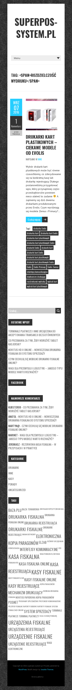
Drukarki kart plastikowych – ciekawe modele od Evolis (41, 144)
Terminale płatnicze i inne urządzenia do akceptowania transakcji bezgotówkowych (34, 333)
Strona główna (37, 677)
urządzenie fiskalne (30, 636)
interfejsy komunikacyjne (37, 271)
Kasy (11, 479)
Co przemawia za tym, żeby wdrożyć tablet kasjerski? (33, 342)
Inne (40, 159)
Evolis (29, 267)
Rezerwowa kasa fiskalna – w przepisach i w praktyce (32, 446)
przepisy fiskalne (15, 606)
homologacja (13, 548)
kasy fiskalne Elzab (16, 577)
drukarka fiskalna (26, 516)
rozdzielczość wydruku (36, 281)
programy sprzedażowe (28, 601)
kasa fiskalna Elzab (48, 553)
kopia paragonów (47, 584)
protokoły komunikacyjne (50, 601)
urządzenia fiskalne (29, 622)
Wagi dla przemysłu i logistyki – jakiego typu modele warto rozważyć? (35, 370)
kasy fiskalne (46, 572)
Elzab (43, 542)
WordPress (22, 669)
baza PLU (14, 510)
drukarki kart (47, 247)
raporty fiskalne (44, 606)
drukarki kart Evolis (35, 252)
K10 (60, 548)
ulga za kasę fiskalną (48, 615)
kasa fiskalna (23, 556)
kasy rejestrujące (24, 586)
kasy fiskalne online (40, 579)
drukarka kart (33, 233)
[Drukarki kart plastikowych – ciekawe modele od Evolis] (41, 100)
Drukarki (13, 467)
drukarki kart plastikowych (38, 257)
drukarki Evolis (33, 247)
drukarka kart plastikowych (38, 238)
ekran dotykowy (29, 534)
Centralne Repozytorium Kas (52, 508)
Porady (12, 484)
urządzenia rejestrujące (26, 629)
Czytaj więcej (34, 219)
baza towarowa (30, 509)
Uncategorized (17, 490)
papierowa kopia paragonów (39, 597)
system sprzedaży (37, 611)
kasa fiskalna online (34, 564)
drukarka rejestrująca (40, 523)
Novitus (20, 597)
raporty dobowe (30, 606)
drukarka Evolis (39, 228)
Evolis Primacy (39, 267)
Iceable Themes (47, 669)
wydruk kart (52, 281)
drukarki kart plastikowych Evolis (40, 262)
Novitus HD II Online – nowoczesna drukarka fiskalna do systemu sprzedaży (34, 351)
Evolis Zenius (53, 267)
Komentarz (16, 126)
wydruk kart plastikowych (37, 286)
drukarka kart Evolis (49, 233)
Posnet (13, 602)
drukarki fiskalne (25, 529)
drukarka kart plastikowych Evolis (40, 242)
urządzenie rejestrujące (27, 644)
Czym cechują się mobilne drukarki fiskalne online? (33, 361)
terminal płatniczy (29, 616)
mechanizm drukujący (36, 276)
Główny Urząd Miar (55, 541)
